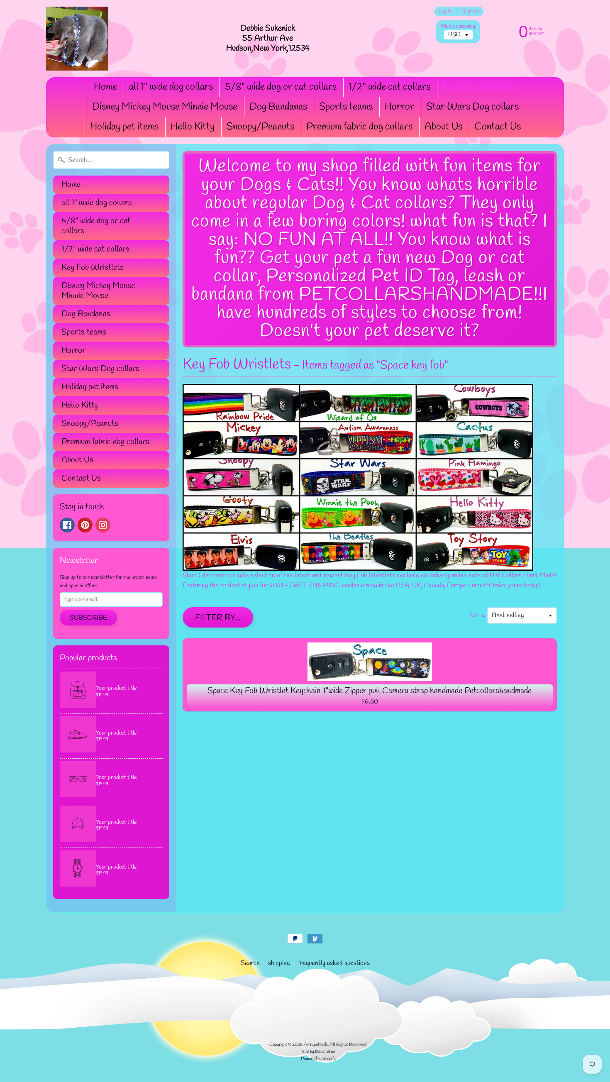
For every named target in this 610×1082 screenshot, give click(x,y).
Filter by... (218, 617)
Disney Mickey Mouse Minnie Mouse (164, 107)
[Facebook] (67, 525)
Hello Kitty (193, 127)
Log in (445, 11)
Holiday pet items (124, 127)
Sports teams (346, 107)
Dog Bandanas (278, 107)
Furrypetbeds (315, 1045)
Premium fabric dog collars (359, 127)
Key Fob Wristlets (479, 87)
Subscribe (88, 617)
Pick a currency (458, 26)
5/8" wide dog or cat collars (281, 87)
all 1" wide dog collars (171, 87)
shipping (279, 963)
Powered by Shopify (318, 1059)
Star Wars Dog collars (472, 107)
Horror (399, 107)
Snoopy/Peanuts (260, 127)
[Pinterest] (85, 525)
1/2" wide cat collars (389, 87)
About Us (443, 127)
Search (250, 963)
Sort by (477, 615)
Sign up (471, 11)
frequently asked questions (334, 963)
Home (105, 87)
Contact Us (497, 127)
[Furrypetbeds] (77, 39)
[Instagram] (102, 525)
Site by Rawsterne (318, 1052)
